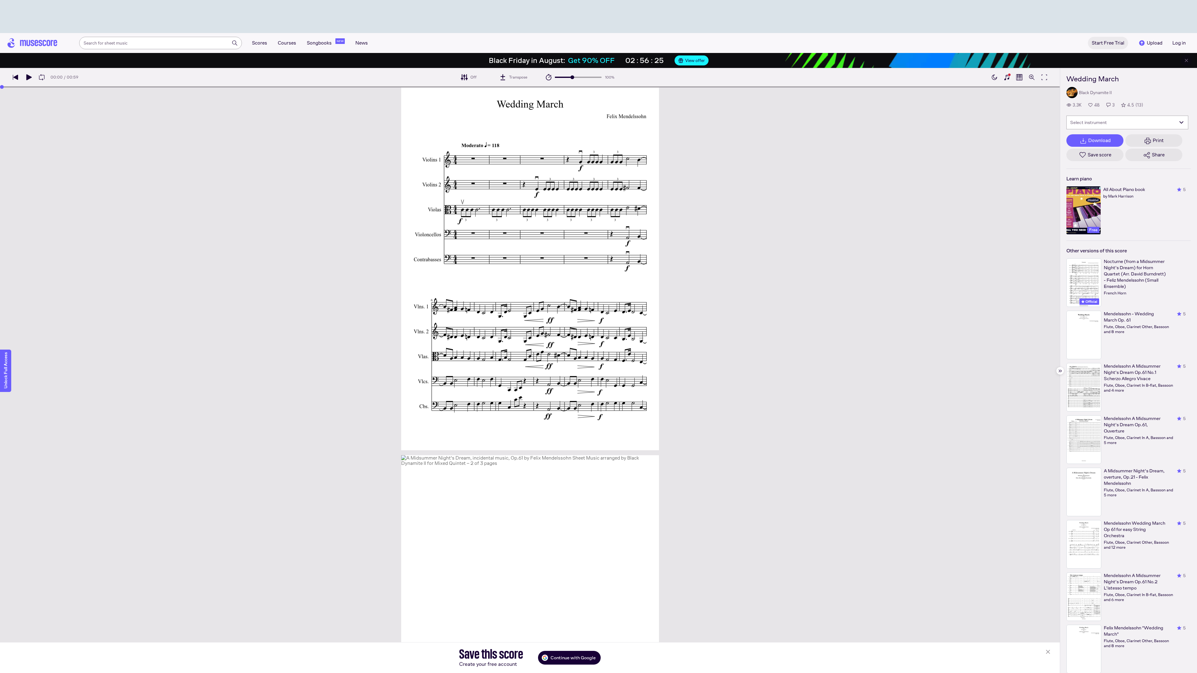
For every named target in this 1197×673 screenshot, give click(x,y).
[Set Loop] (42, 77)
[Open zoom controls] (1032, 77)
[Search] (235, 43)
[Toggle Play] (29, 77)
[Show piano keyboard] (1007, 77)
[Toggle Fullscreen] (1044, 77)
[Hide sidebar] (1060, 371)
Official (1090, 301)
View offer (695, 60)
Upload (1154, 42)
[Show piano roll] (1019, 77)
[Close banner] (1186, 60)
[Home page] (32, 43)
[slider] (572, 77)
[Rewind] (15, 77)
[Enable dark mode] (994, 77)
